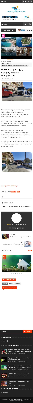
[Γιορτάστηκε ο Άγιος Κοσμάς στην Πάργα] (19, 30)
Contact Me (28, 331)
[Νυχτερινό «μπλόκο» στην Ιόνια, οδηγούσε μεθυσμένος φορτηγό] (4, 359)
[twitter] (10, 228)
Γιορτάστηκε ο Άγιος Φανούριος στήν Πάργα (18, 382)
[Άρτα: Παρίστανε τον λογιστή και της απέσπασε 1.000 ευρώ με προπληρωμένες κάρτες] (4, 351)
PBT (22, 400)
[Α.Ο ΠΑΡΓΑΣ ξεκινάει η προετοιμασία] (4, 375)
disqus (11, 283)
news (23, 30)
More (29, 250)
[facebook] (13, 228)
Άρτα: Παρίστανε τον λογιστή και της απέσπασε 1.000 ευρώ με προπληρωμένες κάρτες (20, 351)
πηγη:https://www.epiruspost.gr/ (9, 185)
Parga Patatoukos (18, 399)
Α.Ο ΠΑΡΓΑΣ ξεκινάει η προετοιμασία (18, 374)
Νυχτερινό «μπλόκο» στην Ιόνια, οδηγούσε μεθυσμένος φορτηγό (20, 358)
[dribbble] (20, 228)
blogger (5, 283)
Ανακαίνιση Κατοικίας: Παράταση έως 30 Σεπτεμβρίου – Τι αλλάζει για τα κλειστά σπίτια (15, 269)
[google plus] (15, 228)
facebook (17, 283)
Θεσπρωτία (7, 78)
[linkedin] (23, 228)
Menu (4, 1)
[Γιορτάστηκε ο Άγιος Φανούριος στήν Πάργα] (4, 383)
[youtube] (18, 228)
